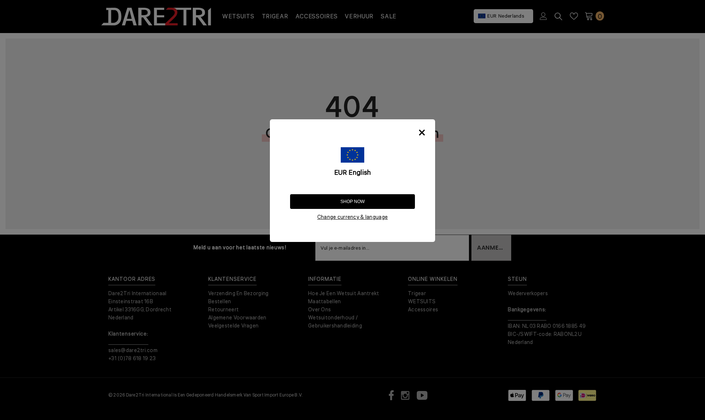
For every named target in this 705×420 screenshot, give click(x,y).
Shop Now (352, 201)
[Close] (422, 132)
